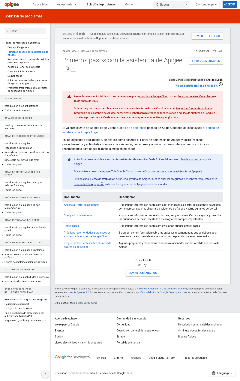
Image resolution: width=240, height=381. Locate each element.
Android (101, 357)
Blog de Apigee (187, 336)
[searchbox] (25, 31)
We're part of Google (67, 324)
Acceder (230, 4)
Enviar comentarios (206, 60)
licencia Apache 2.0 (78, 292)
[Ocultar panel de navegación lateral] (45, 374)
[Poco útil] (220, 51)
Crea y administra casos (78, 215)
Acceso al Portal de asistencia (81, 204)
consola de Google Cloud (153, 96)
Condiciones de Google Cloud (115, 373)
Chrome (119, 357)
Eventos (59, 330)
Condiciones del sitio (83, 373)
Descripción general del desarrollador (200, 324)
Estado (121, 336)
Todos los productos (195, 357)
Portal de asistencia (128, 342)
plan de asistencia (134, 128)
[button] (25, 43)
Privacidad (61, 373)
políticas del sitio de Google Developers (159, 292)
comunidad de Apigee (87, 184)
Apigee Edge (40, 4)
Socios (59, 336)
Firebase (136, 357)
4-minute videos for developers (196, 330)
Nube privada (64, 4)
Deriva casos (71, 225)
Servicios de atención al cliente (196, 96)
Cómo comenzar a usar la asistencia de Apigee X (173, 171)
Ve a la (196, 85)
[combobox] (171, 4)
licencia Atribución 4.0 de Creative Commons (163, 288)
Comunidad (123, 324)
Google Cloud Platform (162, 357)
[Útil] (214, 51)
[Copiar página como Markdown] (67, 68)
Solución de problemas (101, 4)
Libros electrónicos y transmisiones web (78, 342)
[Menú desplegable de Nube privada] (77, 4)
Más (127, 4)
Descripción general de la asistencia (138, 330)
